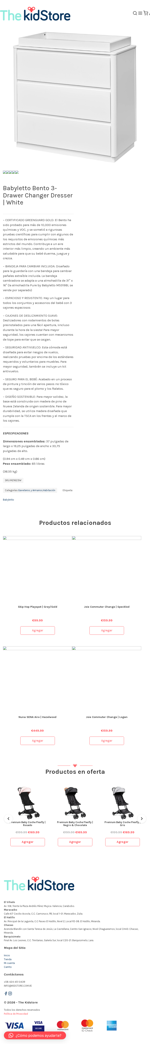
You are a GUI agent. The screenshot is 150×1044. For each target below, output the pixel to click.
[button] (35, 1035)
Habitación (49, 490)
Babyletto (8, 499)
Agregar (37, 630)
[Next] (141, 818)
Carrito (8, 966)
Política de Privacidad (16, 1013)
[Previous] (8, 818)
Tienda (8, 959)
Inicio (7, 955)
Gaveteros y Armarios (30, 490)
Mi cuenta (9, 963)
